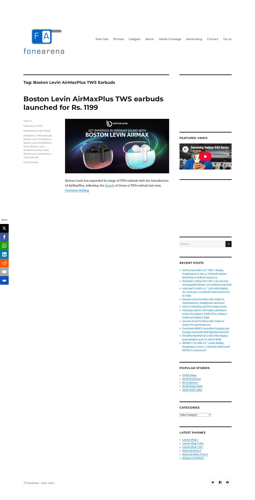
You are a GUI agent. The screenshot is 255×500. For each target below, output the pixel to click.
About (149, 39)
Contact (212, 39)
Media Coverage (170, 39)
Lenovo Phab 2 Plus (193, 443)
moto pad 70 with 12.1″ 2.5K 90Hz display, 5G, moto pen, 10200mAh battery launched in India (206, 292)
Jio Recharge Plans (192, 386)
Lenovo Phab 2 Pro (192, 447)
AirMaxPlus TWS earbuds (37, 135)
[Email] (4, 271)
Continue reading (77, 190)
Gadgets (135, 39)
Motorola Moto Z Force (195, 454)
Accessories (29, 130)
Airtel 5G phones (191, 379)
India (40, 130)
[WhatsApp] (4, 245)
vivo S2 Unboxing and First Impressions (204, 306)
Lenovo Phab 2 (190, 439)
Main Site (102, 39)
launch (109, 185)
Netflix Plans (189, 375)
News (47, 130)
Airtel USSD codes (192, 389)
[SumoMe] (4, 280)
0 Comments (30, 162)
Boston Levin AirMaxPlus (37, 139)
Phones (118, 39)
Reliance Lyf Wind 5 (193, 458)
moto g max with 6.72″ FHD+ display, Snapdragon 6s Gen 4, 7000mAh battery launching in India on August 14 (204, 274)
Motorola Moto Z (191, 450)
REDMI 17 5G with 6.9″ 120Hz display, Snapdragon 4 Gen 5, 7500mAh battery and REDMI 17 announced (206, 347)
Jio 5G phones (190, 382)
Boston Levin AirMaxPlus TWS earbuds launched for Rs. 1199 (93, 103)
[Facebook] (4, 237)
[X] (4, 228)
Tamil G (27, 121)
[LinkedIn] (4, 254)
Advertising (194, 39)
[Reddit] (4, 263)
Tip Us (227, 39)
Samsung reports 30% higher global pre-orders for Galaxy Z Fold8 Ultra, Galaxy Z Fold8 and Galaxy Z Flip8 (205, 314)
